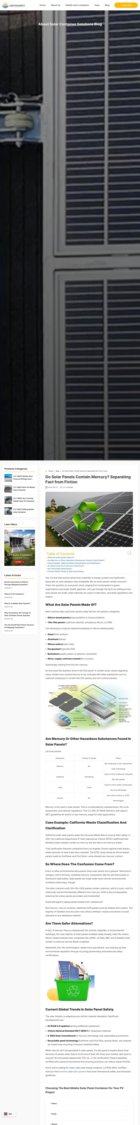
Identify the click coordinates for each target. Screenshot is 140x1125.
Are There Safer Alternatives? (60, 569)
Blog (107, 5)
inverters (63, 1071)
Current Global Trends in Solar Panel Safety (66, 571)
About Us (55, 5)
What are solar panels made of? (61, 557)
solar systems (79, 1071)
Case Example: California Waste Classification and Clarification (74, 563)
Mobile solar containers (77, 5)
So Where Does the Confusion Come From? (66, 566)
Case (96, 5)
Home (43, 5)
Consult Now (126, 5)
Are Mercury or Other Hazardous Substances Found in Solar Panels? (76, 560)
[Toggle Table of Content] (128, 553)
